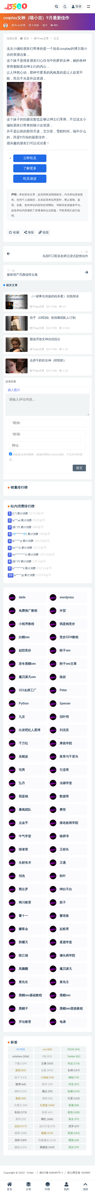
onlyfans (20, 1056)
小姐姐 (47, 1077)
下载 (21, 1063)
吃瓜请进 (29, 178)
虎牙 (73, 1126)
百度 (74, 1098)
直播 (73, 1105)
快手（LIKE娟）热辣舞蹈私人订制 (53, 317)
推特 (21, 1091)
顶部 (85, 1189)
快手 (47, 1084)
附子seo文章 (18, 25)
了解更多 (29, 168)
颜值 (21, 1147)
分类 (28, 1189)
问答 (47, 1189)
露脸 (73, 1140)
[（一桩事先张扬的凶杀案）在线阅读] (17, 305)
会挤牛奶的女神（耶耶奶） (48, 360)
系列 (20, 1119)
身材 (21, 1140)
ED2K (74, 1049)
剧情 (20, 1070)
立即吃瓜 (29, 158)
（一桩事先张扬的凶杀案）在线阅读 (54, 296)
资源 (74, 1133)
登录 (78, 6)
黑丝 (73, 1147)
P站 (47, 1056)
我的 (66, 1189)
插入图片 (14, 390)
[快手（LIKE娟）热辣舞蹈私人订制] (17, 327)
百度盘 (47, 1105)
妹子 (21, 1077)
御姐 (73, 1077)
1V (20, 1049)
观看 (21, 1133)
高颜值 (47, 1147)
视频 (47, 1133)
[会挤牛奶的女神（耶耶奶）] (17, 370)
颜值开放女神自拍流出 (45, 339)
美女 (73, 1119)
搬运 (47, 1091)
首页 (26, 38)
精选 (74, 1112)
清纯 (47, 1098)
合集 (47, 1070)
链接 (45, 232)
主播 (47, 1063)
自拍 (21, 1126)
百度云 (20, 1105)
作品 (74, 1063)
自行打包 (47, 1126)
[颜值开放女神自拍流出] (17, 348)
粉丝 (47, 1112)
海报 (30, 232)
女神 (74, 1070)
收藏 (15, 232)
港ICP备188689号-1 (51, 1172)
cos (47, 1049)
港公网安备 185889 (78, 1172)
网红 (47, 1119)
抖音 (73, 1084)
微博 (20, 1084)
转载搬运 (47, 1140)
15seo (30, 1172)
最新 (20, 1098)
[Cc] (5, 25)
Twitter (73, 1056)
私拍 (21, 1112)
